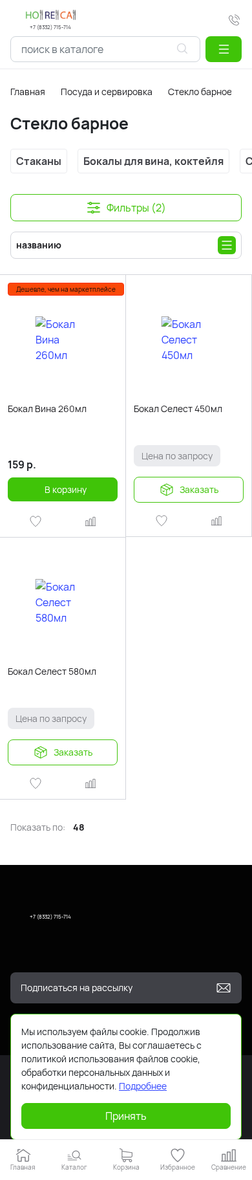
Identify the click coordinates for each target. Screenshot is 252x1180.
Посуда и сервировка (106, 91)
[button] (223, 49)
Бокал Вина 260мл (47, 408)
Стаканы (38, 161)
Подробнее (143, 1086)
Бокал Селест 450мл (178, 408)
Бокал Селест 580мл (52, 671)
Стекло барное (200, 91)
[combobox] (105, 49)
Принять (126, 1116)
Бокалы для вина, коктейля (153, 161)
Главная (27, 91)
